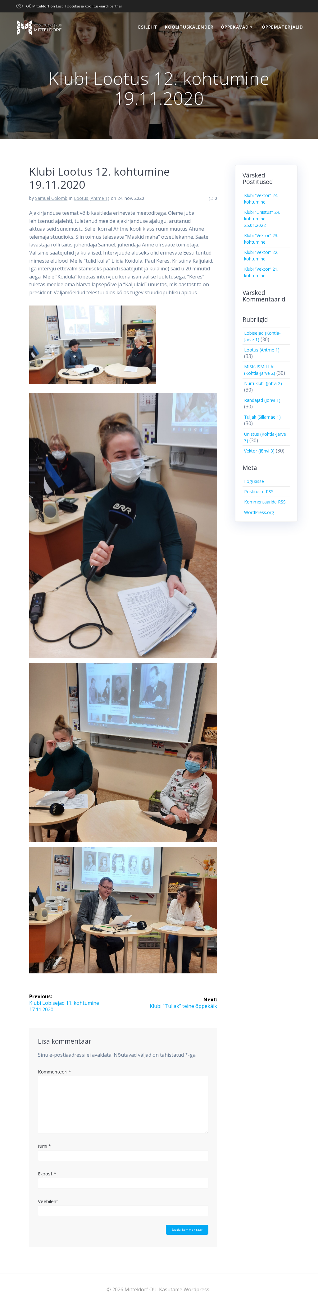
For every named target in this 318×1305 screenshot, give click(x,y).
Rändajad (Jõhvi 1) (262, 400)
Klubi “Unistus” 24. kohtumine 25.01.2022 (262, 218)
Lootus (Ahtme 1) (91, 198)
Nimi (44, 1146)
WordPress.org (259, 512)
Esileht (147, 27)
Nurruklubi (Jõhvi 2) (263, 383)
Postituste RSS (259, 491)
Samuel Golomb (51, 198)
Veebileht (48, 1201)
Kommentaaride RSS (265, 502)
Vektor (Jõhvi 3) (259, 451)
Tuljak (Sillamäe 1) (262, 417)
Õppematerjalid (282, 27)
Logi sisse (254, 481)
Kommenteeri (54, 1071)
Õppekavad (235, 27)
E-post (47, 1173)
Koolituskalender (189, 27)
